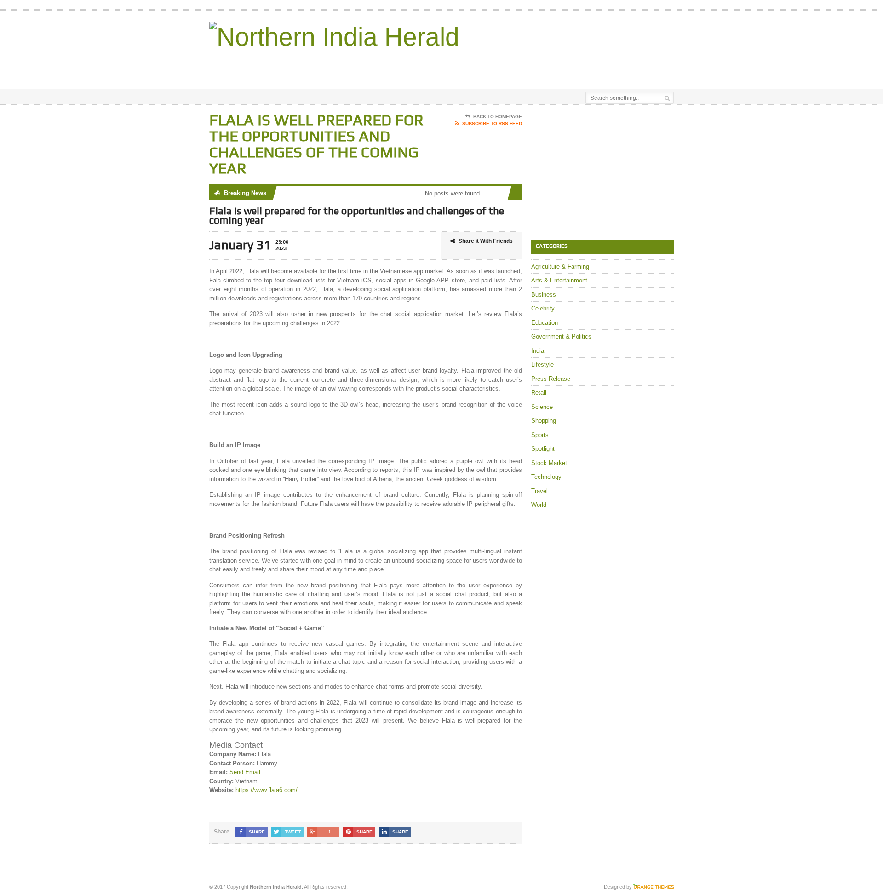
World (538, 504)
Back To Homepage (497, 116)
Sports (540, 434)
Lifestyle (542, 364)
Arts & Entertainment (559, 280)
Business (543, 294)
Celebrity (543, 308)
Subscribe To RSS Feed (492, 123)
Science (542, 406)
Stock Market (549, 462)
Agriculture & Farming (560, 266)
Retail (538, 392)
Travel (539, 491)
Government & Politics (561, 336)
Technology (546, 476)
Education (544, 322)
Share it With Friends (486, 241)
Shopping (543, 420)
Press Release (550, 378)
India (537, 350)
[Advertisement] (566, 66)
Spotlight (543, 448)
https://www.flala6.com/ (266, 790)
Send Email (244, 772)
